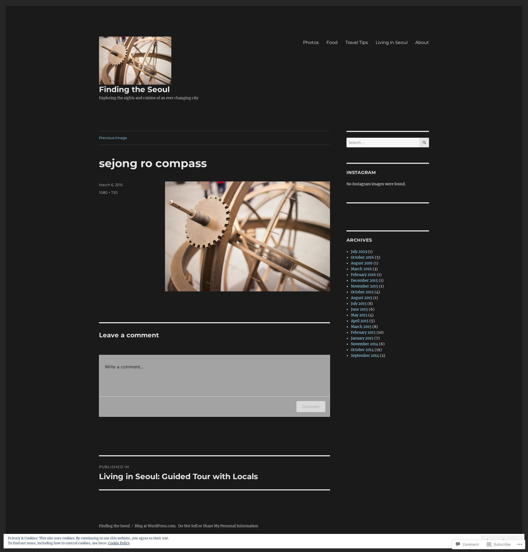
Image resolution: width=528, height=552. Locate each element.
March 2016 (361, 269)
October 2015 (362, 292)
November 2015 (364, 286)
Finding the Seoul (134, 89)
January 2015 (362, 338)
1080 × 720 (108, 192)
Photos (311, 42)
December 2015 (364, 280)
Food (332, 42)
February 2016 (363, 274)
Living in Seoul (392, 42)
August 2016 (362, 263)
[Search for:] (382, 142)
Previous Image (113, 138)
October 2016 (362, 257)
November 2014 (364, 344)
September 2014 (365, 355)
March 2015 (361, 326)
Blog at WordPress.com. (155, 526)
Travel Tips (356, 42)
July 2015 (359, 303)
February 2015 (363, 332)
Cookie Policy (119, 543)
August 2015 (361, 298)
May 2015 (359, 315)
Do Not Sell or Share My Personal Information (218, 526)
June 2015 (359, 309)
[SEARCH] (424, 142)
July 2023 (359, 251)
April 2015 (360, 321)
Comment (311, 406)
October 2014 (362, 349)
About (422, 42)
